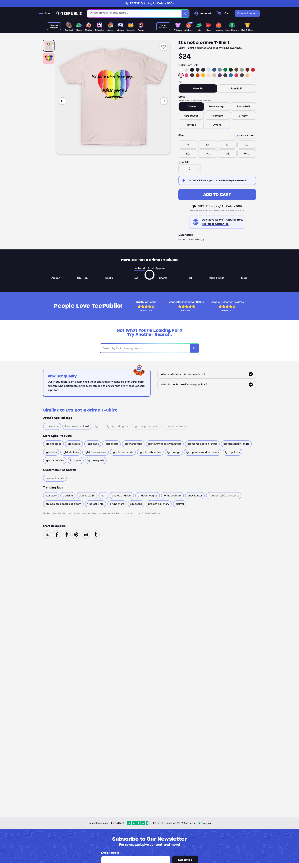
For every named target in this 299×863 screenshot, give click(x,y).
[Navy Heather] (225, 75)
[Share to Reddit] (86, 534)
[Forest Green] (231, 70)
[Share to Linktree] (66, 534)
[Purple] (220, 75)
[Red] (253, 70)
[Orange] (198, 75)
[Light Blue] (209, 70)
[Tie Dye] (247, 75)
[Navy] (203, 70)
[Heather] (186, 70)
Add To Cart (217, 194)
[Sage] (242, 70)
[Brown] (192, 75)
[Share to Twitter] (47, 534)
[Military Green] (236, 70)
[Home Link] (69, 13)
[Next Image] (164, 101)
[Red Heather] (236, 75)
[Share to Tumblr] (96, 534)
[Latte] (214, 75)
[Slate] (220, 70)
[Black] (192, 70)
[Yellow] (203, 75)
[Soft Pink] (181, 75)
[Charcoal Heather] (198, 70)
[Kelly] (225, 70)
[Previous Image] (62, 101)
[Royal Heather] (231, 75)
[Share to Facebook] (57, 534)
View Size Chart (246, 135)
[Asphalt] (242, 75)
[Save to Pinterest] (76, 534)
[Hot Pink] (186, 75)
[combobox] (134, 13)
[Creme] (209, 75)
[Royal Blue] (214, 70)
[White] (181, 70)
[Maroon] (247, 70)
